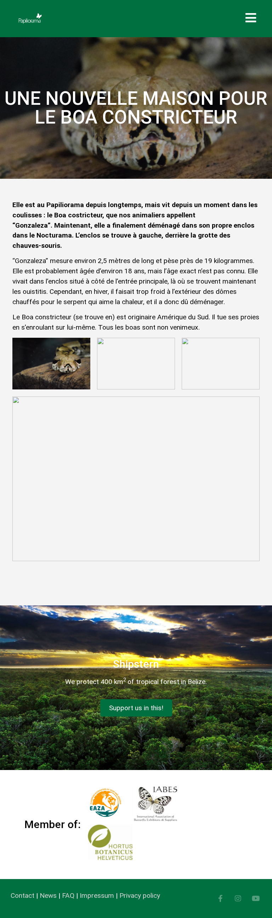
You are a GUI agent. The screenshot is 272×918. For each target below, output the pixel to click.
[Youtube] (255, 898)
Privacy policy (139, 895)
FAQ (68, 895)
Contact (22, 895)
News (48, 895)
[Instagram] (238, 898)
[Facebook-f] (220, 898)
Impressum (97, 895)
